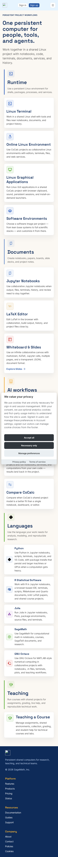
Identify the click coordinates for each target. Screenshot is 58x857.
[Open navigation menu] (52, 5)
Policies (9, 846)
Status (8, 798)
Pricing (8, 793)
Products (10, 788)
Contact (9, 841)
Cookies (9, 851)
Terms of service (37, 462)
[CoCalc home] (5, 5)
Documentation (13, 812)
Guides (8, 817)
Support (9, 822)
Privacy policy (19, 462)
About (8, 836)
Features (9, 783)
